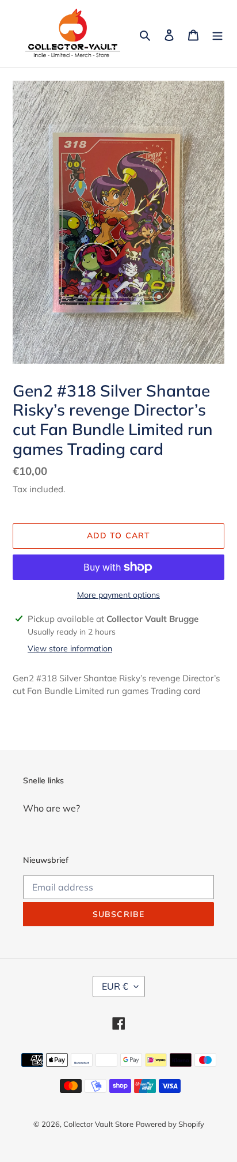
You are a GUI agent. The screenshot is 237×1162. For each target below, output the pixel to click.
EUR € (115, 986)
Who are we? (51, 808)
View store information (70, 648)
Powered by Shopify (170, 1124)
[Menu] (217, 34)
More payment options (118, 595)
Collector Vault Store (98, 1124)
